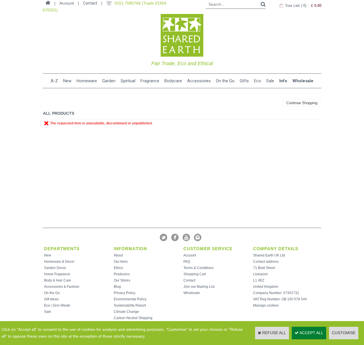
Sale (270, 80)
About (118, 255)
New (67, 80)
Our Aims (121, 262)
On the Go (225, 80)
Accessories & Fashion (61, 287)
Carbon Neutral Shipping (133, 318)
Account (189, 255)
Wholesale (302, 80)
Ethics (118, 268)
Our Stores (122, 280)
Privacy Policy (124, 293)
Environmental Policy (130, 299)
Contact (90, 3)
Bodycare (173, 80)
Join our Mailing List (198, 287)
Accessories (199, 80)
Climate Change (126, 312)
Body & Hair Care (57, 280)
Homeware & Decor (59, 262)
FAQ (186, 262)
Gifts (244, 80)
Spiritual (128, 80)
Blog (117, 287)
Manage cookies (266, 305)
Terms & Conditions (198, 268)
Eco (257, 80)
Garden (108, 80)
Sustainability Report (130, 305)
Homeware (86, 80)
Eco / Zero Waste (57, 305)
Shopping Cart (194, 274)
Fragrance (149, 80)
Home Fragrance (57, 274)
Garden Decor (55, 268)
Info (283, 80)
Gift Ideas (51, 299)
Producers (122, 274)
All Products (58, 113)
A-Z (54, 80)
